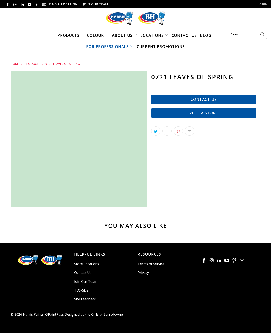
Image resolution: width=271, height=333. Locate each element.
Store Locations (86, 264)
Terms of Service (151, 264)
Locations (152, 35)
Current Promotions (161, 46)
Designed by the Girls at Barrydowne (94, 314)
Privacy (143, 272)
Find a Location (63, 4)
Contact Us (184, 35)
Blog (205, 35)
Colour (95, 35)
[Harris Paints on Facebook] (7, 4)
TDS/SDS (81, 290)
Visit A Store (203, 112)
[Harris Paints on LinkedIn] (22, 4)
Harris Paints (33, 314)
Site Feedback (85, 299)
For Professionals (107, 46)
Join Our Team (95, 4)
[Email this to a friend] (189, 131)
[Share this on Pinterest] (178, 131)
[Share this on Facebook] (167, 131)
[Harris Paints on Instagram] (15, 4)
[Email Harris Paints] (44, 4)
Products (68, 35)
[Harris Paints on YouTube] (29, 4)
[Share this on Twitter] (155, 131)
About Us (122, 35)
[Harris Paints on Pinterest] (37, 4)
